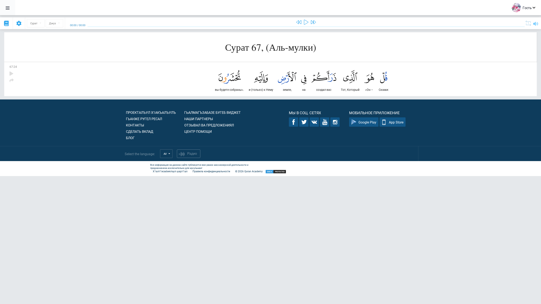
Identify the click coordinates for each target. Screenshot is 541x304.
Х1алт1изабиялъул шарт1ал (170, 171)
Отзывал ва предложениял (209, 125)
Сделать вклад (139, 131)
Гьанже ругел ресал (144, 119)
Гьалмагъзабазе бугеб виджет (212, 112)
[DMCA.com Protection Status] (275, 172)
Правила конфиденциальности (211, 171)
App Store (396, 122)
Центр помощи (198, 131)
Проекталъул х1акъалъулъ (151, 112)
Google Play (367, 122)
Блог (130, 138)
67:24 (13, 67)
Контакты (135, 125)
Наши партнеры (198, 119)
